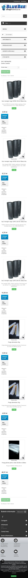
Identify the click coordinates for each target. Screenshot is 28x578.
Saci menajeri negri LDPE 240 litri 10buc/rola (14, 280)
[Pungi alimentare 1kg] (14, 389)
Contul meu (5, 531)
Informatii (7, 39)
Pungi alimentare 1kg (14, 402)
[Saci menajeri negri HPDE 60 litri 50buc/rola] (14, 148)
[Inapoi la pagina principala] (2, 35)
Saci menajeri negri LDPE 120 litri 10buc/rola (14, 221)
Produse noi (7, 45)
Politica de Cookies (13, 570)
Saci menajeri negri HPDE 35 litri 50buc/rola (14, 101)
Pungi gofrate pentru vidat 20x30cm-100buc (14, 462)
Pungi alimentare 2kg (14, 342)
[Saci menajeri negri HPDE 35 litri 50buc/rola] (14, 89)
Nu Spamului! (4, 528)
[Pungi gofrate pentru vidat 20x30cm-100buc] (14, 450)
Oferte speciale (8, 51)
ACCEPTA (13, 576)
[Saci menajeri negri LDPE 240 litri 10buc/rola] (14, 269)
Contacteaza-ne (17, 1)
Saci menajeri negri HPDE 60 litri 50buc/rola (14, 161)
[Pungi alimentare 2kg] (14, 329)
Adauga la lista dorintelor (4, 129)
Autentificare (23, 1)
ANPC (2, 527)
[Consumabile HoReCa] (14, 7)
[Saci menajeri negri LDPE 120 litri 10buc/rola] (14, 210)
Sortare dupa (4, 67)
